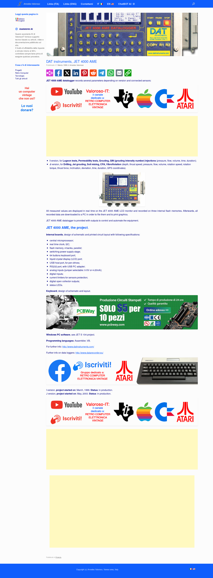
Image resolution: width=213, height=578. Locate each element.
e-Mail (119, 72)
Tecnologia (19, 75)
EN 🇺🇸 (110, 3)
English (21, 20)
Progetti (18, 70)
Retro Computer (21, 72)
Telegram (101, 72)
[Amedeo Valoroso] (29, 4)
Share (49, 72)
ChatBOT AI (125, 3)
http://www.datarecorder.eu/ (89, 352)
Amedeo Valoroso (77, 65)
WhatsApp (110, 72)
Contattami (87, 3)
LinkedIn (75, 72)
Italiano (21, 18)
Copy (127, 72)
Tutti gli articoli (21, 78)
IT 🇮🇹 (100, 3)
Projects (58, 557)
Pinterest (84, 72)
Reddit (93, 72)
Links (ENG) (70, 3)
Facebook (58, 72)
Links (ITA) (53, 3)
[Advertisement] (122, 136)
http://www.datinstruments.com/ (78, 346)
